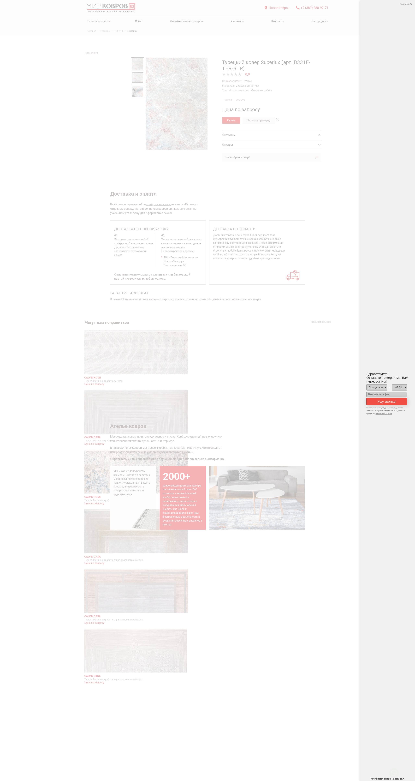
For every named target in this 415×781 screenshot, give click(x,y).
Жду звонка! (387, 401)
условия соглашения (383, 413)
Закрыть (405, 4)
